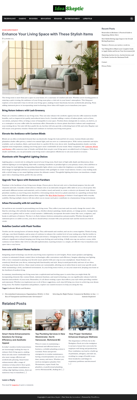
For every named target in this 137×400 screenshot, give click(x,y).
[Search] (131, 18)
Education (46, 19)
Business (33, 19)
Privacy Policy (106, 66)
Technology (10, 19)
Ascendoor (76, 397)
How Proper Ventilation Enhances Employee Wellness (83, 335)
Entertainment (72, 19)
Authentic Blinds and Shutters (19, 288)
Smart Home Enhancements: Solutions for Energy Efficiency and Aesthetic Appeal (16, 338)
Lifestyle (87, 19)
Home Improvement (10, 30)
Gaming (22, 19)
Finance (58, 19)
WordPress (95, 397)
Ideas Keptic (55, 397)
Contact (104, 62)
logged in (15, 385)
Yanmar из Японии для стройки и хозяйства (116, 45)
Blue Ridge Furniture (57, 195)
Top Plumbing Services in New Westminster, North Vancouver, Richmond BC (50, 337)
